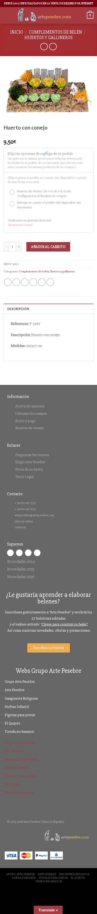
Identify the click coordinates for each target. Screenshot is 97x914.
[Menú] (6, 15)
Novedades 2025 (20, 569)
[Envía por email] (33, 282)
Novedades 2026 (21, 576)
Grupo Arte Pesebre (20, 681)
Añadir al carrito (48, 246)
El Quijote (12, 723)
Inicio (16, 32)
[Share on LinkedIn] (50, 282)
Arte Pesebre (14, 690)
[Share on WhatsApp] (8, 282)
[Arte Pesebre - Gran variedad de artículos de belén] (44, 15)
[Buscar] (82, 15)
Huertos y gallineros (48, 38)
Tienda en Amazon (19, 731)
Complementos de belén (55, 32)
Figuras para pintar (20, 715)
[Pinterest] (37, 552)
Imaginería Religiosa (21, 698)
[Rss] (28, 552)
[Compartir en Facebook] (16, 282)
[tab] (48, 309)
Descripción (18, 309)
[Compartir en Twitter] (25, 282)
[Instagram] (19, 552)
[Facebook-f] (10, 552)
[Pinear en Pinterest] (42, 282)
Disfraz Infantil (17, 706)
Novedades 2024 (21, 561)
